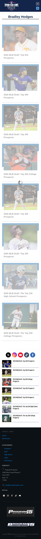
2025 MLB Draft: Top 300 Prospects (20, 123)
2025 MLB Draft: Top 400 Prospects (20, 83)
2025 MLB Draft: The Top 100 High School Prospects (20, 282)
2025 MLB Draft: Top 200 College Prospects (20, 163)
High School (8, 454)
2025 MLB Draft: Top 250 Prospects (20, 242)
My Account (6, 438)
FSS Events (8, 460)
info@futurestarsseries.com (14, 485)
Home (4, 435)
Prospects (7, 448)
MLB (5, 451)
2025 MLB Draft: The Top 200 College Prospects (20, 322)
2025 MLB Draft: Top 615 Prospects (20, 44)
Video (6, 457)
